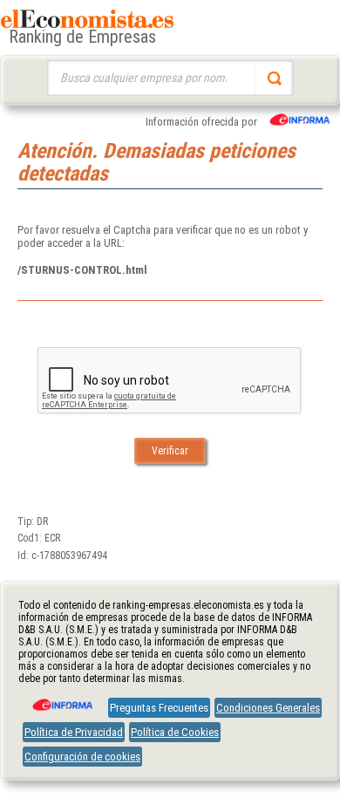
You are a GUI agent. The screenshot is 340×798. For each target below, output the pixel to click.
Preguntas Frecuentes (159, 707)
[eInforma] (61, 698)
